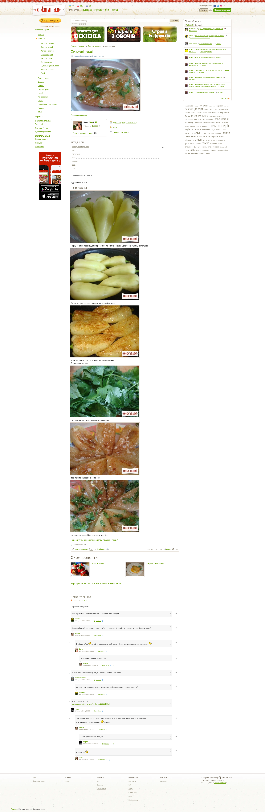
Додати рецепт (51, 20)
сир (200, 137)
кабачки (187, 112)
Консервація (43, 97)
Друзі (130, 796)
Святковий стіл (41, 128)
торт (205, 143)
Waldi (191, 36)
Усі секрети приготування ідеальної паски (209, 36)
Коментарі (198, 25)
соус (194, 140)
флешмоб (188, 147)
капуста (199, 112)
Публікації (189, 25)
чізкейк (198, 150)
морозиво (198, 123)
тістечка (213, 144)
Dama (168, 549)
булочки (203, 106)
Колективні (100, 785)
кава (193, 112)
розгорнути (84, 600)
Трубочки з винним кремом (204, 92)
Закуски (41, 38)
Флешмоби (39, 147)
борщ (196, 106)
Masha (77, 633)
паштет (205, 126)
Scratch (77, 619)
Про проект (132, 781)
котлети (201, 119)
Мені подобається (81, 549)
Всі (98, 781)
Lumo (191, 49)
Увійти (204, 10)
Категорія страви (42, 30)
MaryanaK (192, 29)
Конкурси (39, 143)
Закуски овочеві (47, 43)
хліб (192, 150)
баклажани (189, 106)
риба (224, 129)
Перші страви (43, 89)
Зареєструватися (222, 10)
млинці (189, 122)
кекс (187, 115)
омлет (187, 126)
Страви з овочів (97, 56)
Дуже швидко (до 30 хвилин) (125, 123)
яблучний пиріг (198, 153)
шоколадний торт (223, 150)
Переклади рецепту (79, 115)
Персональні (101, 788)
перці (85, 544)
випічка (189, 109)
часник (75, 161)
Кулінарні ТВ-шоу (42, 135)
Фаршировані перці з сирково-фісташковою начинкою (96, 583)
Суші (43, 73)
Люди (115, 9)
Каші (40, 112)
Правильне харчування (47, 104)
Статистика (132, 792)
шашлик (205, 150)
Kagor (77, 709)
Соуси (40, 101)
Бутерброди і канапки (50, 66)
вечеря (226, 106)
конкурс (203, 115)
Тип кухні (39, 124)
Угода (130, 788)
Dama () (89, 122)
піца (213, 129)
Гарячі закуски (47, 55)
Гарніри (41, 108)
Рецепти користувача (83, 133)
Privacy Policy (133, 800)
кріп (73, 150)
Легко (115, 127)
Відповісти (97, 621)
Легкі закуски (46, 62)
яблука (187, 153)
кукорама (209, 119)
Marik (191, 57)
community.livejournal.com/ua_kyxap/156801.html (91, 704)
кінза (74, 157)
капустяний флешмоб (211, 112)
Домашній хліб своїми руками (199, 38)
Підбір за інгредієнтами (95, 9)
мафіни (225, 119)
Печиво (218, 44)
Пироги (203, 65)
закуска (213, 109)
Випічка (41, 35)
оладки (224, 122)
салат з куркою (208, 133)
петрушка (76, 154)
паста (199, 126)
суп (199, 139)
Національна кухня (43, 120)
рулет (187, 133)
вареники (212, 106)
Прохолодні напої (206, 51)
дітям (206, 109)
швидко (213, 150)
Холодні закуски (47, 51)
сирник (206, 136)
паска (192, 126)
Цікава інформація (43, 132)
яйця (208, 153)
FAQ (130, 785)
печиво (215, 126)
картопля (224, 112)
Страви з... (39, 117)
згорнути (76, 600)
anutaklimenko (80, 678)
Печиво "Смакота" (205, 44)
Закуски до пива (47, 69)
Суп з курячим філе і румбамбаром (210, 29)
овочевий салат (208, 122)
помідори (206, 129)
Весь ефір (224, 98)
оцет (74, 168)
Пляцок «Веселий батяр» (204, 57)
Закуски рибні (46, 58)
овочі (218, 123)
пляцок (197, 129)
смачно (221, 137)
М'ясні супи (193, 31)
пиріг (225, 126)
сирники (214, 137)
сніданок (188, 140)
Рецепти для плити (120, 132)
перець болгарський (80, 147)
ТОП (98, 792)
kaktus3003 (193, 44)
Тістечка (220, 92)
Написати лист (96, 122)
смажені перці (78, 544)
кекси (194, 116)
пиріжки (189, 129)
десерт (198, 108)
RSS (229, 98)
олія (73, 165)
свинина (218, 133)
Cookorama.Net (220, 783)
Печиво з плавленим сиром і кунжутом (208, 77)
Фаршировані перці (155, 563)
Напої (40, 93)
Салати (41, 86)
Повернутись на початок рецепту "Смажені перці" (94, 539)
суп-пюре (206, 140)
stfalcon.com (227, 778)
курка (217, 119)
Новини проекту (41, 139)
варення (220, 106)
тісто (220, 144)
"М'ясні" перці (98, 563)
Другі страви (43, 78)
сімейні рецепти (195, 144)
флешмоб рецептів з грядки (206, 147)
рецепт (218, 129)
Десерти (41, 82)
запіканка (223, 109)
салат (197, 132)
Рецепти (74, 10)
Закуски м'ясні (47, 47)
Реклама (163, 781)
